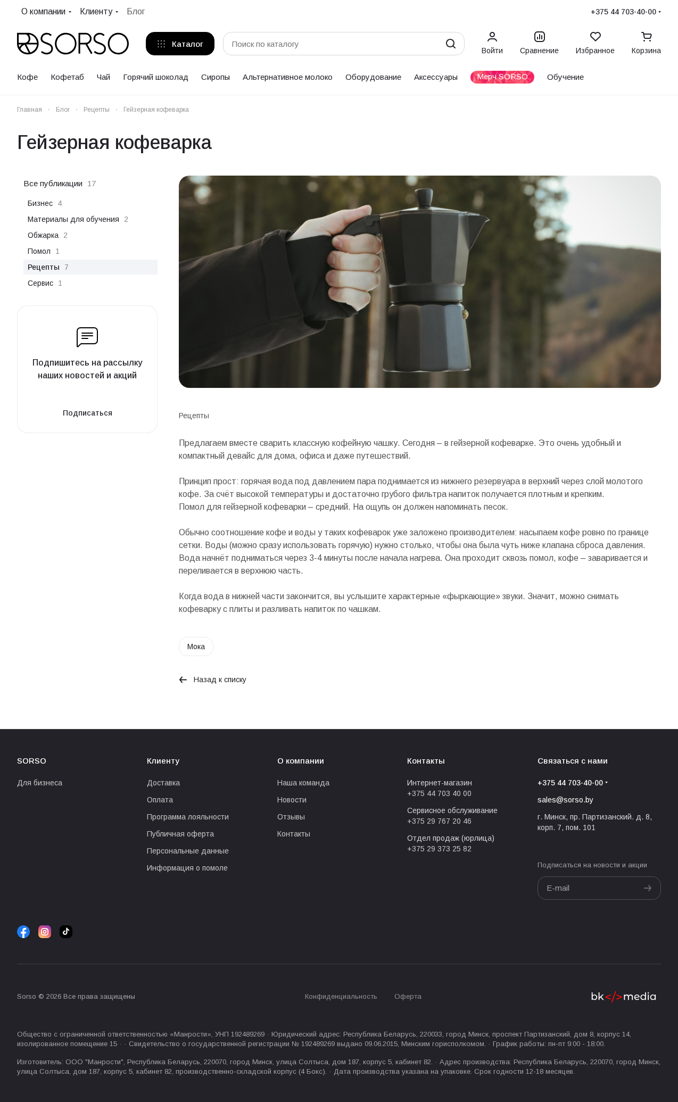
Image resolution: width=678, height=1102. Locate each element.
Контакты (293, 834)
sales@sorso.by (565, 800)
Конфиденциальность (341, 996)
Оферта (407, 996)
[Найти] (450, 43)
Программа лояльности (188, 817)
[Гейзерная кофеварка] (420, 282)
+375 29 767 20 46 (439, 821)
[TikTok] (66, 931)
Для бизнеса (39, 782)
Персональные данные (188, 851)
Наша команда (303, 782)
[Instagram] (44, 931)
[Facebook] (23, 931)
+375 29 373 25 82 (439, 848)
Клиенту (163, 760)
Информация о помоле (187, 868)
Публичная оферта (180, 834)
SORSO (31, 760)
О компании (300, 760)
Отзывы (291, 817)
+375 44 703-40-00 (623, 11)
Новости (292, 800)
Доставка (163, 782)
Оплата (160, 800)
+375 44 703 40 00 (439, 793)
